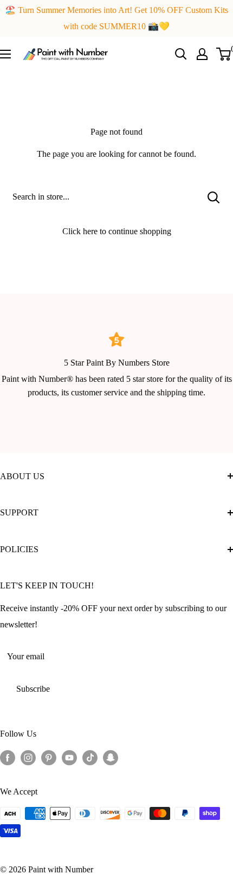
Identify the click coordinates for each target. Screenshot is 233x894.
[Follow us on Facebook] (7, 757)
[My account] (202, 54)
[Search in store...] (214, 197)
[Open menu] (5, 54)
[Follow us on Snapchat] (110, 757)
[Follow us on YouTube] (69, 757)
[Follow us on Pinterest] (48, 757)
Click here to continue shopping (116, 231)
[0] (224, 54)
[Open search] (181, 54)
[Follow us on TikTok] (90, 757)
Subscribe (33, 688)
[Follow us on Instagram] (28, 757)
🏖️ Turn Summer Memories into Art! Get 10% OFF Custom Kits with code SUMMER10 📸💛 (116, 18)
